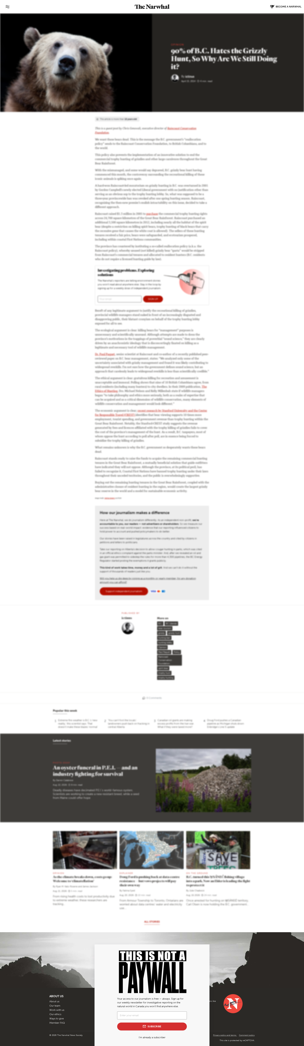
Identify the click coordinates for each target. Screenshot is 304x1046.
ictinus (189, 76)
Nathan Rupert (109, 498)
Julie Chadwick (196, 890)
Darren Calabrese (64, 780)
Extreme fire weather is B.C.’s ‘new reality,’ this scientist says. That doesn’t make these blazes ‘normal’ (78, 723)
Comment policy (247, 1035)
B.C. (160, 623)
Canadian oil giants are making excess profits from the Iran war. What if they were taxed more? (176, 723)
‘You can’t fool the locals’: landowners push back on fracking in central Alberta (128, 723)
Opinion (177, 44)
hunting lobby (165, 642)
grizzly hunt (174, 633)
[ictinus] (176, 78)
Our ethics (55, 1014)
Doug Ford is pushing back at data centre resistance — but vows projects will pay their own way (150, 881)
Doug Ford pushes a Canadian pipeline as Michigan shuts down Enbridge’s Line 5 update (225, 723)
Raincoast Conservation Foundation (165, 660)
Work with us (56, 1009)
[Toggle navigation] (7, 6)
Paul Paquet (164, 652)
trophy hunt (164, 673)
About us (54, 1001)
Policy (177, 652)
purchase (152, 214)
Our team (54, 1005)
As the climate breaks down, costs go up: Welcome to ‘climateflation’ (82, 879)
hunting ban (164, 637)
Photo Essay (61, 763)
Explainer (126, 873)
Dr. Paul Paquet (105, 354)
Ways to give (56, 1018)
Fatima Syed (129, 890)
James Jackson (90, 886)
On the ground (197, 873)
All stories (152, 921)
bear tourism (164, 628)
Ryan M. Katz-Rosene (67, 886)
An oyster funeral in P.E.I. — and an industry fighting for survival (95, 770)
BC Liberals (171, 623)
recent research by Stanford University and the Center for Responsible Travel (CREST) (151, 413)
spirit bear (163, 668)
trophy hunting (165, 677)
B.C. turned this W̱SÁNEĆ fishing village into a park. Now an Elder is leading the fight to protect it (218, 881)
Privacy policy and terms (225, 1035)
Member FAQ (57, 1022)
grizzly (161, 633)
